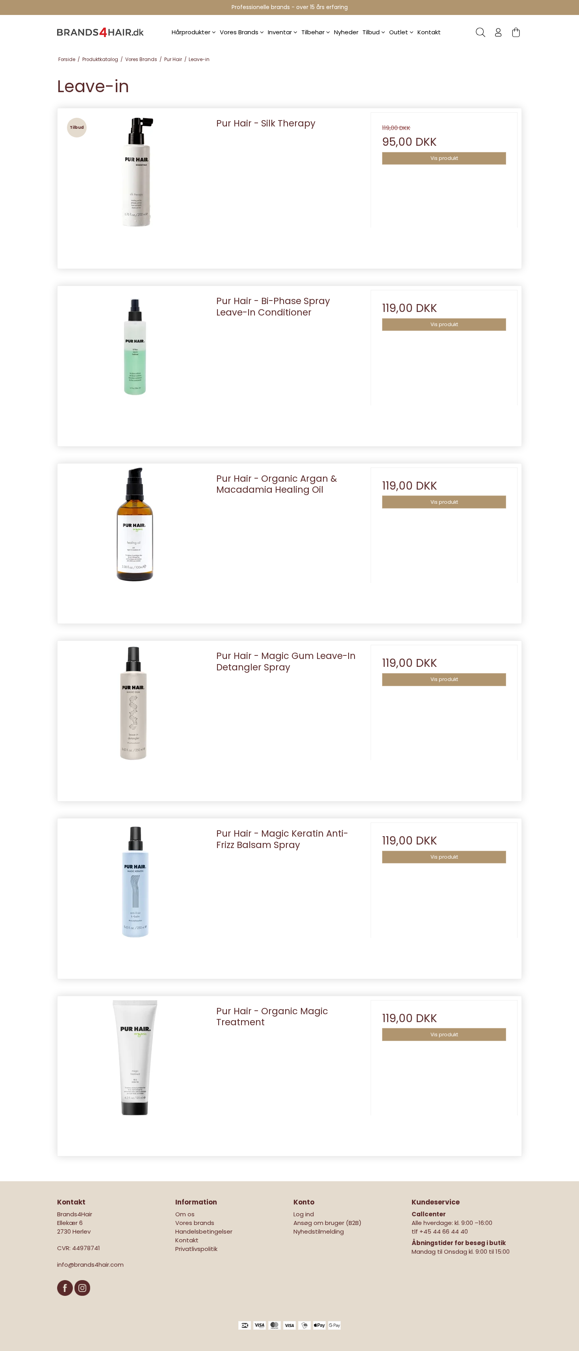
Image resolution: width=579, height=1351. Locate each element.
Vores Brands (240, 32)
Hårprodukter (192, 32)
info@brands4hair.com (90, 1264)
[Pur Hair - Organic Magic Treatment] (134, 1073)
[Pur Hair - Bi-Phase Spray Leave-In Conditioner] (134, 363)
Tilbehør (313, 32)
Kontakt (429, 32)
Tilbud (371, 32)
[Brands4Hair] (100, 32)
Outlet (399, 32)
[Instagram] (82, 1299)
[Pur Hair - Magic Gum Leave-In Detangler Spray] (134, 718)
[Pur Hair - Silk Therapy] (134, 185)
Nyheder (346, 32)
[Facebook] (65, 1299)
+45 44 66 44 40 (443, 1231)
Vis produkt (444, 158)
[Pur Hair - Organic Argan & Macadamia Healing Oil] (134, 541)
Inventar (280, 32)
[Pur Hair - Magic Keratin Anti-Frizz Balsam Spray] (134, 895)
